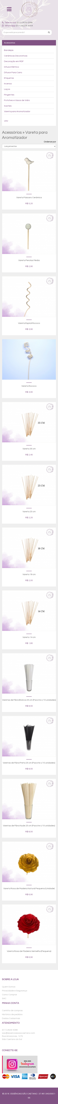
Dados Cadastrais (11, 1018)
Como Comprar (9, 995)
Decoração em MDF (14, 61)
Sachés (8, 106)
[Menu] (9, 9)
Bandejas (8, 50)
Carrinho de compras (12, 1010)
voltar (6, 121)
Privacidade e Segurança (14, 991)
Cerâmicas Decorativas (15, 56)
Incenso (8, 84)
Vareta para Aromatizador (17, 111)
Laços (7, 89)
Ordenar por (50, 142)
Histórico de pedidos (12, 1014)
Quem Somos (8, 987)
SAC (4, 998)
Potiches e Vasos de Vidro (17, 100)
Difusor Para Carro (13, 72)
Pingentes (9, 95)
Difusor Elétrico (11, 67)
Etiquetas (9, 78)
